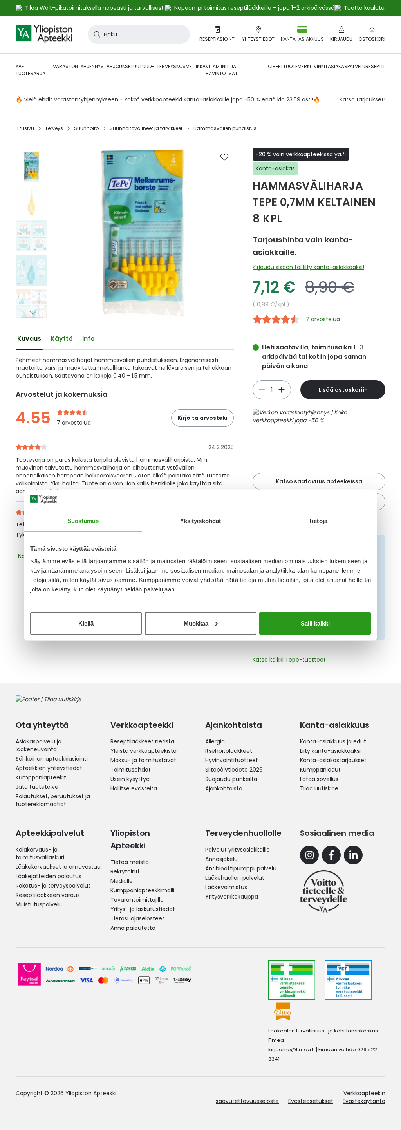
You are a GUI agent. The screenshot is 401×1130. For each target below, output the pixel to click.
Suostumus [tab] (83, 520)
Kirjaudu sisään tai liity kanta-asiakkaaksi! (308, 267)
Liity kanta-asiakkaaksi (330, 751)
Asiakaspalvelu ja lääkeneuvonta (38, 745)
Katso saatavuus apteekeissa (319, 481)
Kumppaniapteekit (41, 777)
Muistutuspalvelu (39, 904)
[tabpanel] (125, 368)
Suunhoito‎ (86, 128)
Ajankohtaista (223, 788)
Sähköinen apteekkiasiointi (52, 759)
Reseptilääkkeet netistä (142, 741)
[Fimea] (291, 980)
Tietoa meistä (129, 862)
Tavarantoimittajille (137, 900)
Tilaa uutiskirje (319, 788)
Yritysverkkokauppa (231, 896)
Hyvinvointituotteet (231, 760)
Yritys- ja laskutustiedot (142, 909)
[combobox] (139, 34)
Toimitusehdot (130, 770)
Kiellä (86, 623)
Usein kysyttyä (130, 779)
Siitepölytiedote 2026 (234, 770)
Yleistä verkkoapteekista (143, 751)
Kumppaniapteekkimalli (142, 890)
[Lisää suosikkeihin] (224, 157)
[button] (31, 154)
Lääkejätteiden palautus (48, 876)
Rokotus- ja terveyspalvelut (53, 886)
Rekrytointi (124, 871)
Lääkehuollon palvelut (234, 878)
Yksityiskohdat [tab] (200, 520)
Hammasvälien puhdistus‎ (224, 128)
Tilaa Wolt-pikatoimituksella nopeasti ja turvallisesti (95, 8)
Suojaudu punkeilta (231, 779)
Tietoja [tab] (318, 520)
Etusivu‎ (25, 128)
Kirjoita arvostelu (202, 418)
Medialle (121, 881)
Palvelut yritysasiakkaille (237, 849)
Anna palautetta (132, 928)
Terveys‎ (54, 128)
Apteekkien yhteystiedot (49, 768)
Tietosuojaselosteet (137, 918)
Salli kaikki (315, 623)
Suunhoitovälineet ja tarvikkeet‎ (146, 128)
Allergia (215, 741)
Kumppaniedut (320, 770)
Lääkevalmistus (226, 887)
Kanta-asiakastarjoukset (333, 760)
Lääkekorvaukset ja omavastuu (58, 867)
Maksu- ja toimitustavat (143, 760)
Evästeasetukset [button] (310, 1101)
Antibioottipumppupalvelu (240, 868)
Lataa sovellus (319, 779)
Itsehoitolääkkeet (228, 751)
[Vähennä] (281, 389)
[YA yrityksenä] (323, 891)
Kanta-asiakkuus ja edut (333, 741)
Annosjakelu (221, 859)
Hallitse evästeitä (133, 788)
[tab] (29, 339)
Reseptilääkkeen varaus (48, 895)
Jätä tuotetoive (37, 787)
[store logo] (44, 34)
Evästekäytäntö (364, 1101)
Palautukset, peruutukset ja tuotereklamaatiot (53, 800)
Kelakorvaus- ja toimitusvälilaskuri (40, 853)
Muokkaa (196, 623)
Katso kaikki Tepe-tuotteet (289, 660)
